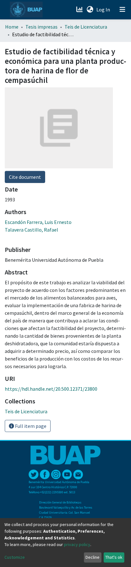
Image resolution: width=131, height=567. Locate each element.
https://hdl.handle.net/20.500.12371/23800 (51, 389)
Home (11, 27)
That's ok (113, 557)
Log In (103, 9)
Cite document (25, 177)
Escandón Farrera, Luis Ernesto (38, 222)
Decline (93, 557)
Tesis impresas (41, 27)
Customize (14, 557)
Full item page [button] (30, 426)
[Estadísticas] (80, 9)
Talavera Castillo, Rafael (31, 229)
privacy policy (77, 544)
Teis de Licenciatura (86, 27)
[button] (90, 9)
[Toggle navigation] (122, 9)
